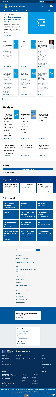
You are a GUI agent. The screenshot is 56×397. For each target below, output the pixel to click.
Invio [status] (38, 249)
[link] (39, 6)
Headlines (43, 358)
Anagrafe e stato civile (20, 358)
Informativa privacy (35, 377)
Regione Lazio (5, 1)
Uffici (3, 361)
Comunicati (44, 360)
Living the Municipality (27, 10)
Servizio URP (4, 380)
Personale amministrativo (7, 364)
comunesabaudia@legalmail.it (9, 382)
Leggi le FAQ (24, 374)
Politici (3, 363)
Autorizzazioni (18, 360)
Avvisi (43, 361)
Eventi (43, 369)
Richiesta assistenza (26, 381)
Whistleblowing (35, 383)
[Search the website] (51, 6)
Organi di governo (5, 358)
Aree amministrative (6, 360)
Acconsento (26, 395)
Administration (7, 10)
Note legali (34, 378)
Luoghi (43, 367)
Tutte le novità (6, 99)
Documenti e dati (5, 365)
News (13, 10)
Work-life (18, 10)
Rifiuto (30, 395)
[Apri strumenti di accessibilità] (53, 394)
